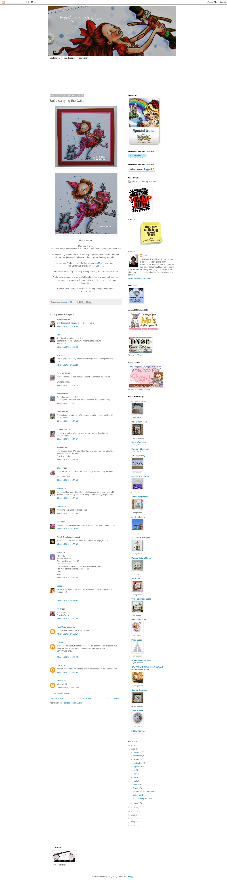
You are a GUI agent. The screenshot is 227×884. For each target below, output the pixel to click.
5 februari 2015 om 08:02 (67, 326)
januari (136, 803)
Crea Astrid (62, 373)
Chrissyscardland (139, 401)
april (135, 781)
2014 (133, 808)
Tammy (60, 506)
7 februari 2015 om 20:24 (67, 657)
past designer (69, 58)
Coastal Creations (139, 690)
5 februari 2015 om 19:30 (67, 480)
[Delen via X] (84, 302)
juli (134, 770)
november (137, 756)
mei (135, 777)
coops (59, 586)
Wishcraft (135, 579)
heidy (145, 255)
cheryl (59, 665)
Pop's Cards (136, 640)
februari (136, 788)
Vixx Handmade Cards (141, 599)
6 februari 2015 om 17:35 (67, 619)
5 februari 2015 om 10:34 (67, 421)
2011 (133, 819)
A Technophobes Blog (141, 660)
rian (58, 335)
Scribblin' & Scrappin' (140, 537)
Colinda (60, 642)
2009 (133, 826)
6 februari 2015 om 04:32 (67, 529)
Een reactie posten (61, 693)
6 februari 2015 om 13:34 (67, 578)
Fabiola (60, 681)
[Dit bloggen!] (81, 302)
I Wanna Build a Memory (142, 558)
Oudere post (116, 698)
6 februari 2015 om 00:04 (67, 513)
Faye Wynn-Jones (64, 627)
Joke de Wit (62, 319)
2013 (133, 811)
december (137, 752)
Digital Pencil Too (138, 619)
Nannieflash (62, 430)
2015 (133, 749)
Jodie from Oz (137, 710)
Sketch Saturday (138, 442)
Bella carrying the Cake (142, 799)
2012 (133, 815)
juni (135, 774)
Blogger (131, 877)
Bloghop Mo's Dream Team (144, 791)
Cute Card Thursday (140, 476)
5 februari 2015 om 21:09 (67, 498)
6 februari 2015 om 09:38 (67, 544)
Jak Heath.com (138, 517)
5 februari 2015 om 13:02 (67, 439)
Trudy (59, 609)
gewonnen (83, 58)
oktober (136, 759)
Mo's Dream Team (110, 271)
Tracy (59, 522)
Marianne (61, 412)
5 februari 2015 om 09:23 (67, 365)
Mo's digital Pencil (106, 263)
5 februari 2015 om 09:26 (67, 385)
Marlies (60, 488)
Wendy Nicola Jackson (67, 537)
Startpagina (55, 58)
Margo (59, 552)
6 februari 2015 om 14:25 (67, 601)
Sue (58, 355)
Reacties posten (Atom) (72, 703)
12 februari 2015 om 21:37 (68, 688)
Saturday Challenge (140, 449)
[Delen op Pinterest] (90, 302)
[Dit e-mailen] (78, 302)
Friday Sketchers (139, 731)
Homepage (86, 698)
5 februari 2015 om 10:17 (67, 403)
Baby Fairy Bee (139, 795)
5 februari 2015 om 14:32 (67, 460)
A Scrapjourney (138, 456)
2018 (133, 745)
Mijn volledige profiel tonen (139, 278)
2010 (133, 822)
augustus (137, 767)
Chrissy (60, 468)
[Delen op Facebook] (87, 302)
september (138, 763)
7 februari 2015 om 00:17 (67, 634)
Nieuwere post (56, 698)
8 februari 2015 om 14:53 (67, 672)
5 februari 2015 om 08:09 (67, 347)
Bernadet (61, 394)
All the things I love (139, 497)
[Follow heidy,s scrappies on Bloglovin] (137, 157)
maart (135, 785)
